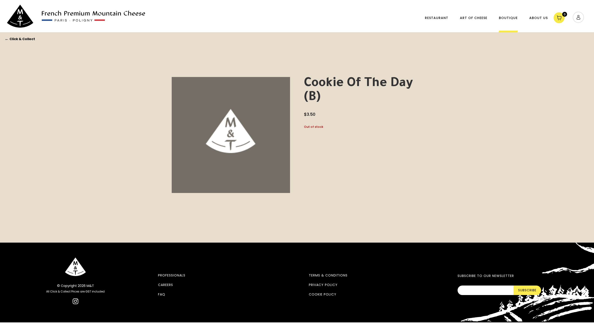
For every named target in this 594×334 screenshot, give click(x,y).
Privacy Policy (323, 285)
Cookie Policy (322, 294)
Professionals (171, 275)
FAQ (161, 294)
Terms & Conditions (328, 275)
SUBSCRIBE (527, 290)
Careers (165, 285)
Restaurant (436, 18)
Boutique (508, 18)
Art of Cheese (473, 18)
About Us (538, 18)
